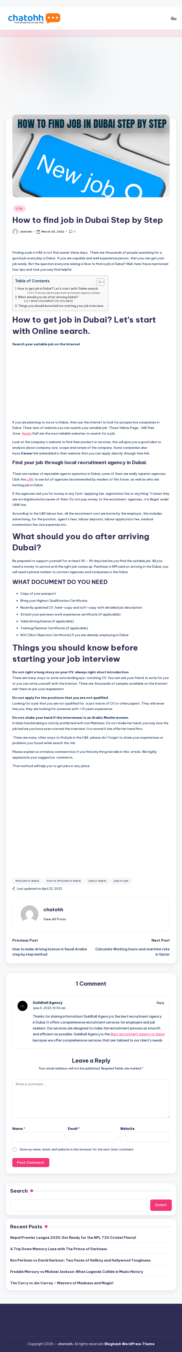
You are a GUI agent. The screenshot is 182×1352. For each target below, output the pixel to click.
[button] (54, 919)
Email (74, 1129)
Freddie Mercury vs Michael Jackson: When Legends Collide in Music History (76, 1272)
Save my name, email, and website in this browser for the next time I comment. (77, 1149)
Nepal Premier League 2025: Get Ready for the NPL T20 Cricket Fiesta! (73, 1237)
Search (19, 1191)
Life (19, 208)
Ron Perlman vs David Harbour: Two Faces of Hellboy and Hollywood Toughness (80, 1260)
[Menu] (173, 18)
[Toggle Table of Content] (98, 282)
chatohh (53, 909)
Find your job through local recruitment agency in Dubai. (68, 293)
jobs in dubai (97, 880)
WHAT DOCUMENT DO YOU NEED (52, 301)
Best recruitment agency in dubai (137, 1034)
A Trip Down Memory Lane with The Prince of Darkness (58, 1249)
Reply (160, 1003)
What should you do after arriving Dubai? (48, 297)
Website (127, 1129)
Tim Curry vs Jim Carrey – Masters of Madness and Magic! (62, 1283)
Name (18, 1129)
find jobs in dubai (27, 880)
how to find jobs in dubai (64, 880)
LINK (30, 479)
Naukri (27, 433)
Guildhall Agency (48, 1003)
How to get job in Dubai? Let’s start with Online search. (58, 288)
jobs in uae (121, 880)
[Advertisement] (91, 73)
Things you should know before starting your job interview (60, 306)
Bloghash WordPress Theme (130, 1344)
